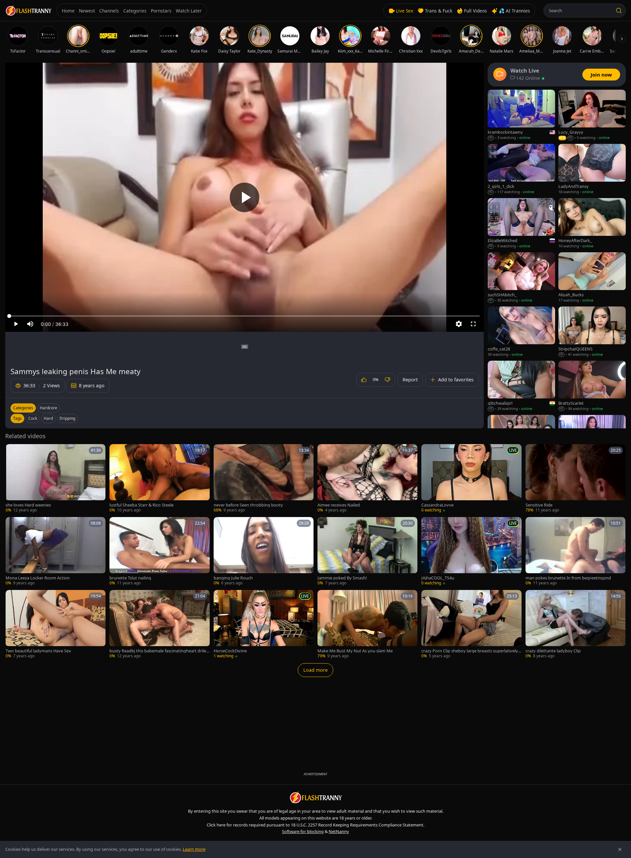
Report (410, 379)
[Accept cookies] (620, 849)
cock (32, 418)
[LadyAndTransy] (592, 169)
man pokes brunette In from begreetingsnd (568, 578)
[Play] (244, 197)
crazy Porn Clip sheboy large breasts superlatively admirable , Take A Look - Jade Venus (471, 651)
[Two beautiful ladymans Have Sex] (55, 624)
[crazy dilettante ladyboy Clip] (575, 624)
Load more (315, 670)
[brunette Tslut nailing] (159, 551)
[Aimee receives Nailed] (367, 478)
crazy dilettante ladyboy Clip (553, 651)
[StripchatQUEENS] (592, 331)
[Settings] (458, 323)
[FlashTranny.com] (28, 10)
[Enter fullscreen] (473, 323)
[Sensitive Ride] (575, 478)
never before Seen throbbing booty (248, 505)
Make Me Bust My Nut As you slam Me (355, 651)
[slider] (244, 316)
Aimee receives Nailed (338, 505)
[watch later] (12, 451)
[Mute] (30, 323)
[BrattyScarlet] (592, 386)
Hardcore (48, 408)
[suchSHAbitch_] (521, 277)
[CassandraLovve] (471, 478)
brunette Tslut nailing (130, 578)
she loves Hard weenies (28, 505)
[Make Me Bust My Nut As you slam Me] (367, 624)
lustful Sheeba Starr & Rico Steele (141, 505)
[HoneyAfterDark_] (592, 223)
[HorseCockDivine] (264, 624)
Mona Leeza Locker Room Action (38, 578)
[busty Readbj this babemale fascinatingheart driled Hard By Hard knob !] (159, 624)
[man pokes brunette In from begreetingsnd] (575, 551)
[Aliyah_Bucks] (592, 277)
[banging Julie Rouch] (264, 551)
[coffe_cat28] (521, 331)
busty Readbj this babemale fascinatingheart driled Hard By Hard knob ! (159, 651)
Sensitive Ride (539, 505)
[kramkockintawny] (521, 115)
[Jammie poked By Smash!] (367, 551)
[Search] (618, 10)
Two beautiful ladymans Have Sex (38, 651)
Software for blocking (303, 831)
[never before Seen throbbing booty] (264, 478)
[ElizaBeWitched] (521, 223)
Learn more (194, 849)
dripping (67, 418)
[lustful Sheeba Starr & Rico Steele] (159, 478)
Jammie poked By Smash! (342, 578)
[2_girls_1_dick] (521, 169)
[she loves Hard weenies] (55, 478)
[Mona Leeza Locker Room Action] (55, 551)
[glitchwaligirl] (521, 386)
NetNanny (339, 831)
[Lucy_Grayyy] (592, 115)
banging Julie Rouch (233, 578)
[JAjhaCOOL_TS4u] (471, 551)
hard (48, 418)
